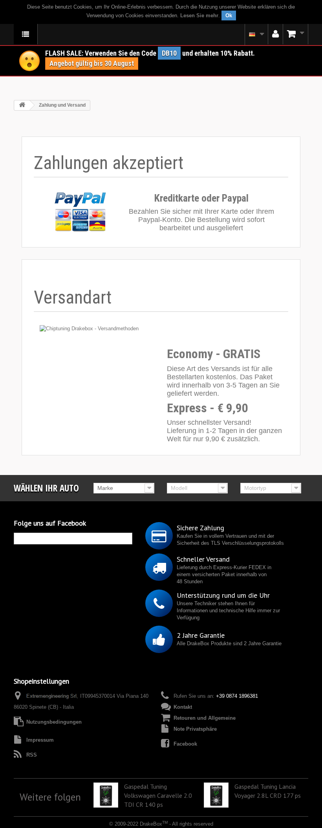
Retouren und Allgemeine (205, 718)
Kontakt (183, 707)
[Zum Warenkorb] (295, 34)
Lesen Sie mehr (199, 15)
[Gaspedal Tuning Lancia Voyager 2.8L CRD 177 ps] (216, 795)
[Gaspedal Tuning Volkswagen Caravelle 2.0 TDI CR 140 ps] (106, 795)
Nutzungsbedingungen (54, 722)
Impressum (40, 740)
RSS (31, 755)
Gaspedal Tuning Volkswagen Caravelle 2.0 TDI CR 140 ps (158, 795)
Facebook (185, 744)
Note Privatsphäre (195, 729)
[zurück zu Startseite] (22, 105)
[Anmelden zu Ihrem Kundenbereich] (275, 34)
